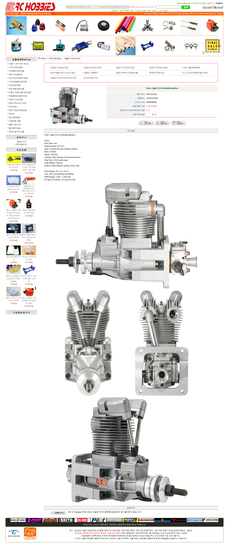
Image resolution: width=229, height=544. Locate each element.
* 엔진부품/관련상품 (15, 89)
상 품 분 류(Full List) (21, 59)
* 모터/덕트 (12, 107)
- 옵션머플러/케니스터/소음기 (62, 73)
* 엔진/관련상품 (14, 85)
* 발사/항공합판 (14, 117)
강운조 (189, 530)
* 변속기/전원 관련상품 (17, 110)
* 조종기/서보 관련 (15, 99)
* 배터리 (10, 114)
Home (43, 58)
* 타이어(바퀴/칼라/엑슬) (17, 78)
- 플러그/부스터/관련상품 (126, 73)
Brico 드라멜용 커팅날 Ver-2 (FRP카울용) (13, 278)
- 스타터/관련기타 (90, 78)
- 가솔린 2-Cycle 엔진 (59, 67)
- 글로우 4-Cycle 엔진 (158, 67)
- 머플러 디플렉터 (90, 73)
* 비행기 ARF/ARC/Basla (17, 64)
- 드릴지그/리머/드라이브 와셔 (62, 78)
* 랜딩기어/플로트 (14, 74)
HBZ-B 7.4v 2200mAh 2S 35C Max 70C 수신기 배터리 (29, 190)
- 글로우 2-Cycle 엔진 (125, 67)
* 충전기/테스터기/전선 (17, 103)
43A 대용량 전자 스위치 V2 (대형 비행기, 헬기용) (29, 167)
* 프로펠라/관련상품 (15, 71)
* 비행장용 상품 (14, 121)
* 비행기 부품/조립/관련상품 (19, 92)
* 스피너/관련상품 (14, 67)
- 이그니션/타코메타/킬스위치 (194, 73)
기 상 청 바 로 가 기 (21, 312)
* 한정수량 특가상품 (15, 132)
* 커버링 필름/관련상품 (17, 82)
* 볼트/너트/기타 (14, 124)
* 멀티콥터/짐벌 (14, 128)
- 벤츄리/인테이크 (156, 73)
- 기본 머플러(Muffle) (190, 67)
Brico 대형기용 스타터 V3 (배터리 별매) (28, 237)
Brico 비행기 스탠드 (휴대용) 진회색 (28, 278)
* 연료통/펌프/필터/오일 (17, 96)
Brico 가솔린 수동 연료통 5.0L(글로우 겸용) (28, 300)
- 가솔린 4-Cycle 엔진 (72, 58)
